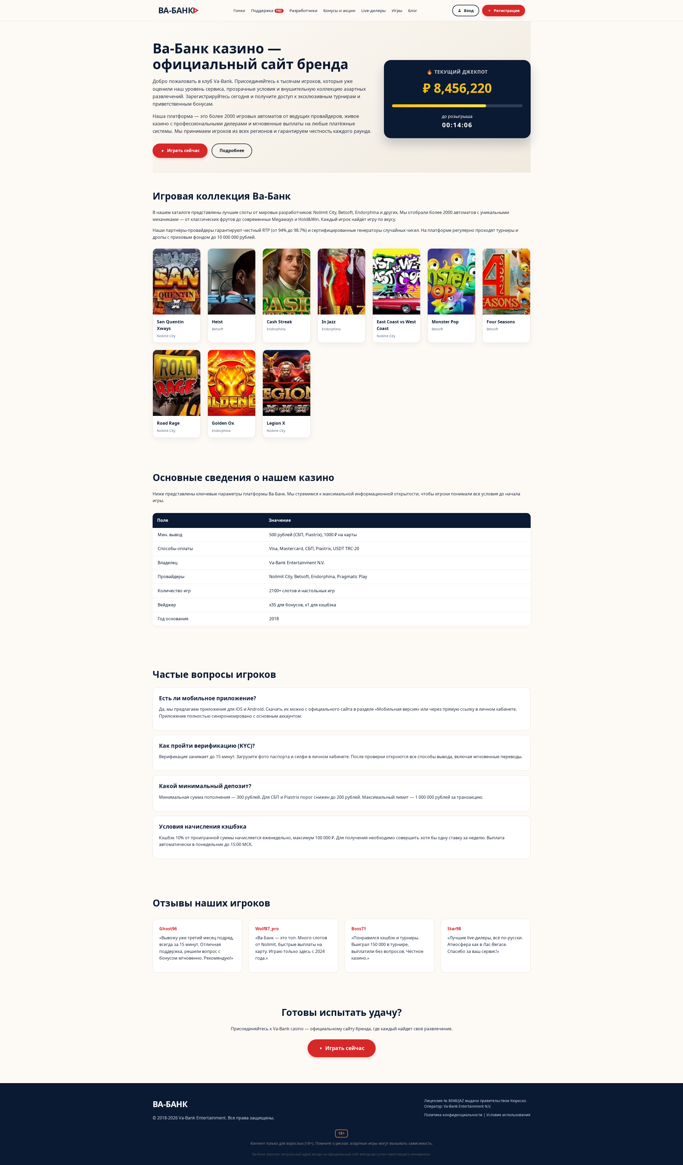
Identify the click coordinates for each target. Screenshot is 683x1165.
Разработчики (303, 10)
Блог (412, 10)
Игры (397, 10)
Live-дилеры (373, 10)
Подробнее (232, 150)
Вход (469, 10)
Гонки (239, 10)
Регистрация (507, 10)
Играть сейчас (183, 150)
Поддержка (266, 10)
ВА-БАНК (178, 10)
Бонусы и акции (339, 10)
